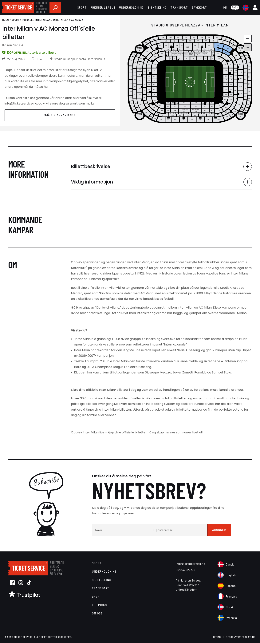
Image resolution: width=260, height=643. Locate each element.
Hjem (5, 19)
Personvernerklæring (240, 637)
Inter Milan (43, 19)
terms (217, 637)
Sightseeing (157, 7)
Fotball (27, 19)
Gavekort (199, 7)
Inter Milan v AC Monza (68, 19)
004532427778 (185, 569)
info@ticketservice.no (190, 563)
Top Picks (99, 605)
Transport (179, 7)
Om (225, 7)
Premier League (102, 7)
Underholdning (131, 7)
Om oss (97, 613)
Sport (82, 7)
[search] (55, 7)
